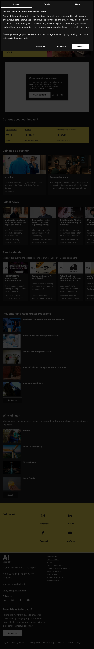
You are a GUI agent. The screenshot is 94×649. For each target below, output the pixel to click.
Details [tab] (47, 4)
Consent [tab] (16, 4)
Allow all (80, 46)
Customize (61, 46)
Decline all (40, 46)
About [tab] (77, 4)
